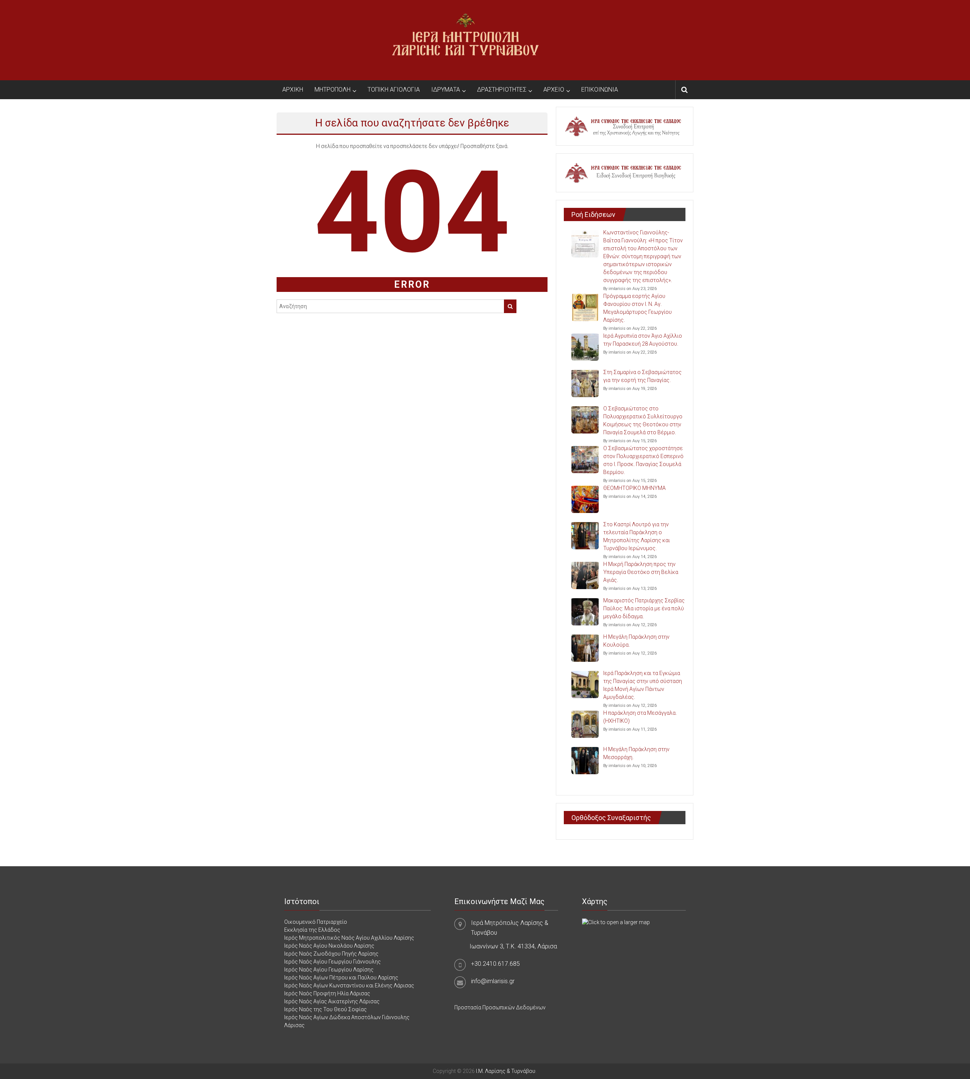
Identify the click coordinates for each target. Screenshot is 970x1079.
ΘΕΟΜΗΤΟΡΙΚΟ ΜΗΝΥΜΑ (634, 488)
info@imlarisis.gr (493, 981)
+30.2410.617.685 (495, 963)
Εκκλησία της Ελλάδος (312, 930)
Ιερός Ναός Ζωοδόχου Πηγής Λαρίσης (331, 954)
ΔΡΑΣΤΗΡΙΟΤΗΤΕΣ (501, 89)
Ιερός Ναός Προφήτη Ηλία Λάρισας (327, 993)
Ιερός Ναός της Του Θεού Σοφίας (325, 1009)
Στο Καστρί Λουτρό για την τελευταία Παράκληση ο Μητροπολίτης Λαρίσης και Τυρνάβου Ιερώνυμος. (636, 536)
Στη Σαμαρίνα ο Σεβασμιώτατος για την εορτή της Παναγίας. (642, 376)
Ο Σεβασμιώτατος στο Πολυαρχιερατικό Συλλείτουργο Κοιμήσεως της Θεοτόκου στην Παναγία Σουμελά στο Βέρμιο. (642, 420)
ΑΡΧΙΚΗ (292, 89)
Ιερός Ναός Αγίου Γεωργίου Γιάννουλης (332, 962)
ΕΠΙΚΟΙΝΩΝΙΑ (599, 89)
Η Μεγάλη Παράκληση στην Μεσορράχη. (636, 753)
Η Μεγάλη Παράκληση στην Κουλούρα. (636, 641)
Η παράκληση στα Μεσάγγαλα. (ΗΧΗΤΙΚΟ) (640, 717)
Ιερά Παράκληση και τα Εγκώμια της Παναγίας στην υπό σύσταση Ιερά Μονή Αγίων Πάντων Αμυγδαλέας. (642, 685)
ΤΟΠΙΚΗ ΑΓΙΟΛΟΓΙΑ (394, 89)
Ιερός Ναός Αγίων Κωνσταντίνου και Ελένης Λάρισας (349, 985)
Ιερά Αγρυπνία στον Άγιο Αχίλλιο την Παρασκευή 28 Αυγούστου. (642, 340)
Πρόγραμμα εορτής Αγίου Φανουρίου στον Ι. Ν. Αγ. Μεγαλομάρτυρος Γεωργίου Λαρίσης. (637, 308)
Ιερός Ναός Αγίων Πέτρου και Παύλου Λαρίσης (341, 978)
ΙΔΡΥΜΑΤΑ (445, 89)
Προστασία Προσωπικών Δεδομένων (500, 1007)
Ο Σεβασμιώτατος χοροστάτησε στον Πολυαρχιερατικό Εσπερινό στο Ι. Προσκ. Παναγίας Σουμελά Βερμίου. (643, 460)
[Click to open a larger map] (616, 922)
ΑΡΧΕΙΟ (553, 89)
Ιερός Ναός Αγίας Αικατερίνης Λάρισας (332, 1001)
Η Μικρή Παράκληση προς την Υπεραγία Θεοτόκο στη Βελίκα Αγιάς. (640, 572)
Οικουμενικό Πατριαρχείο (315, 922)
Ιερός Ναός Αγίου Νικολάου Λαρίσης (329, 946)
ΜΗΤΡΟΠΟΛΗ (332, 89)
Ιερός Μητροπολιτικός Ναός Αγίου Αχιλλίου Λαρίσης (349, 938)
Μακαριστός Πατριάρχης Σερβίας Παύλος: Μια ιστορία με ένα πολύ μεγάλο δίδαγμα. (644, 608)
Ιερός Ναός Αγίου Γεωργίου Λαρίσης (329, 970)
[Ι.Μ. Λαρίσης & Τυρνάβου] (465, 40)
